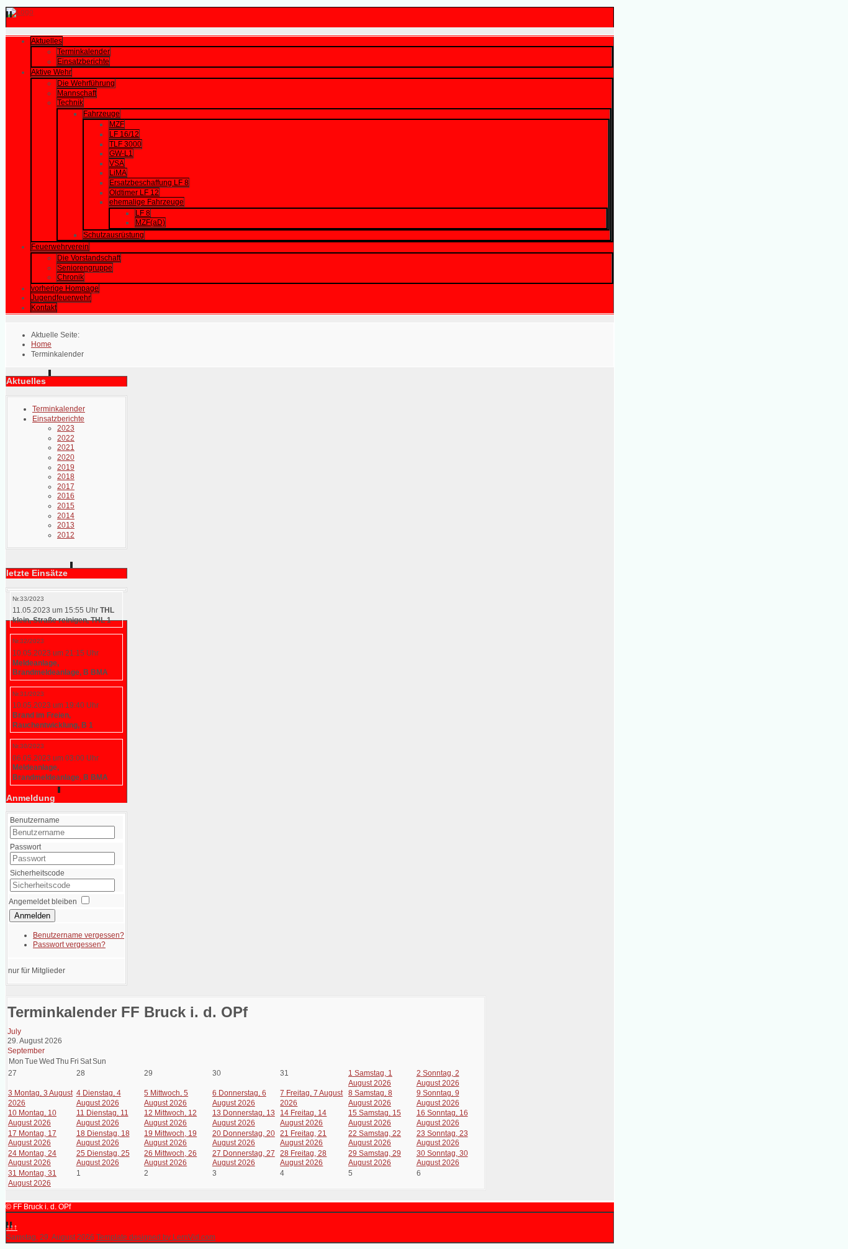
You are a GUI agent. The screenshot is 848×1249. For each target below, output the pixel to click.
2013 (65, 525)
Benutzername (35, 820)
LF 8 (142, 213)
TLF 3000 (125, 144)
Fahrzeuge (101, 113)
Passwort (25, 847)
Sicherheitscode (37, 873)
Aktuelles (46, 41)
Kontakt (43, 307)
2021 (65, 447)
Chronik (70, 277)
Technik (70, 102)
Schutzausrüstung (113, 235)
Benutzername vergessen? (78, 935)
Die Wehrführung (86, 83)
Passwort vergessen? (69, 944)
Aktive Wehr (51, 72)
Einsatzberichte (83, 61)
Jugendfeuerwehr (61, 297)
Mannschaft (76, 93)
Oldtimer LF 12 (134, 192)
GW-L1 (121, 153)
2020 (65, 457)
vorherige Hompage (65, 288)
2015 (65, 505)
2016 (65, 496)
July (14, 1031)
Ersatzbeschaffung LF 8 (149, 182)
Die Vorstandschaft (88, 258)
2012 (65, 535)
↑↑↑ (11, 1227)
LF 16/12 (124, 134)
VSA (116, 163)
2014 (65, 515)
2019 (65, 467)
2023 (65, 428)
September (26, 1050)
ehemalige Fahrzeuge (146, 202)
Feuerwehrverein (60, 246)
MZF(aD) (150, 222)
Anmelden (32, 915)
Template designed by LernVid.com (155, 1237)
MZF (116, 124)
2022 (65, 438)
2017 (65, 486)
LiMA (118, 172)
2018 (65, 476)
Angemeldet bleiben (43, 901)
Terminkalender (83, 51)
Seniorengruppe (84, 267)
